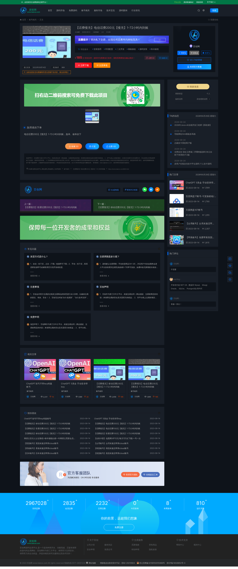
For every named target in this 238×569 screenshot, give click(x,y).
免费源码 (73, 10)
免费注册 (119, 527)
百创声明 (104, 286)
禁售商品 (153, 545)
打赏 (93, 146)
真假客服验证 (189, 2)
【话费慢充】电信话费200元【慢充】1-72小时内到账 (144, 385)
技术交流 (110, 10)
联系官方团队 (132, 474)
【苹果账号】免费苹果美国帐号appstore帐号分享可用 (201, 237)
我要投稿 (214, 19)
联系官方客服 (196, 67)
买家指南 (135, 545)
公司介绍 (91, 545)
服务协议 (108, 545)
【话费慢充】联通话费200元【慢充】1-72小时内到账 (50, 207)
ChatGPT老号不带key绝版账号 (39, 385)
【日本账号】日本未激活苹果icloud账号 (41, 453)
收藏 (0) (164, 58)
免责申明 (34, 317)
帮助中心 (180, 545)
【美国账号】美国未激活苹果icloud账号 (111, 453)
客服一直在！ (176, 304)
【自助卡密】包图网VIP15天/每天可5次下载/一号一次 (117, 438)
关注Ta (183, 53)
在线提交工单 (152, 474)
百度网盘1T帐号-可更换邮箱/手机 (201, 196)
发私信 (195, 53)
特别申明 (135, 549)
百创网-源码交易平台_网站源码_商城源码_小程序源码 (44, 169)
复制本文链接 (132, 190)
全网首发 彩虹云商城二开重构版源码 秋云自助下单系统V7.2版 (193, 153)
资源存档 (199, 2)
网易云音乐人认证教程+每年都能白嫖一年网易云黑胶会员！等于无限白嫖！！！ (50, 438)
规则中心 (197, 545)
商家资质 (194, 86)
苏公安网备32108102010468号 (152, 563)
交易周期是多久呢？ (110, 256)
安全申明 (91, 549)
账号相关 (85, 10)
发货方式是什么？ (39, 256)
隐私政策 (153, 549)
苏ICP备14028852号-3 (176, 563)
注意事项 (103, 65)
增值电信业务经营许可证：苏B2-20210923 (117, 563)
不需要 (173, 269)
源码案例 (123, 10)
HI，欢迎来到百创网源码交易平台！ (34, 2)
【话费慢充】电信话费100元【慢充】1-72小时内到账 (117, 428)
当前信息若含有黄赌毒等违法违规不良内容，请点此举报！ (47, 72)
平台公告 (177, 2)
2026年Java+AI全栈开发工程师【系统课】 (193, 125)
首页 (50, 10)
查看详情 (33, 276)
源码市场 (60, 10)
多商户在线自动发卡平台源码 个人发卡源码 (193, 164)
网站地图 (92, 563)
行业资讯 (136, 10)
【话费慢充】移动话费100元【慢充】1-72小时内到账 (47, 433)
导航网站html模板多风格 (185, 134)
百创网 (78, 32)
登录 (214, 10)
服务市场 (98, 10)
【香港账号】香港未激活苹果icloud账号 (41, 448)
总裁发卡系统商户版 (183, 143)
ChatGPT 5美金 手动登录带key (74, 385)
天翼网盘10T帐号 (194, 209)
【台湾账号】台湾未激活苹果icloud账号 (111, 443)
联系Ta (207, 53)
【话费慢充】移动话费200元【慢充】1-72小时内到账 (123, 207)
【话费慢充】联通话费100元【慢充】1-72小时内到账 (117, 433)
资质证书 (108, 549)
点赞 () (151, 58)
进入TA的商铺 (195, 60)
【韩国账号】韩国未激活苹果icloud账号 (111, 448)
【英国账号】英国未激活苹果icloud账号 (41, 443)
